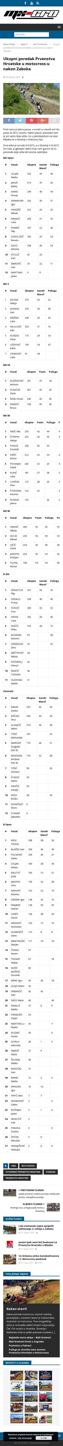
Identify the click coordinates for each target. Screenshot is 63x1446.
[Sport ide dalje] (45, 1386)
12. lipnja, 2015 (27, 1249)
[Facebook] (25, 3)
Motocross (28, 1165)
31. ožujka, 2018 (27, 1232)
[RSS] (38, 3)
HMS (13, 1165)
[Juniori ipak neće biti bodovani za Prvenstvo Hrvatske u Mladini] (9, 1244)
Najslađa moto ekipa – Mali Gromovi (30, 1337)
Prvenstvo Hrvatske (17, 1178)
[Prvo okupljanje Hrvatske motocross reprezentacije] (31, 1407)
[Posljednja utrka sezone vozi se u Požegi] (31, 1418)
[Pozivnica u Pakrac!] (16, 1386)
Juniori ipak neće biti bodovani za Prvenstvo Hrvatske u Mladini (38, 1244)
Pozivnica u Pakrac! (20, 1345)
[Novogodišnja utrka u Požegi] (16, 1418)
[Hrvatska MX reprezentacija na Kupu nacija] (16, 1407)
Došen (40, 1262)
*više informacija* (24, 1438)
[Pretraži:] (31, 34)
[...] (53, 1332)
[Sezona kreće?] (16, 1397)
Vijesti (24, 44)
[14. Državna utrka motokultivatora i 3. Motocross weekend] (9, 1259)
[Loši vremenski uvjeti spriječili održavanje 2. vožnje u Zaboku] (9, 1229)
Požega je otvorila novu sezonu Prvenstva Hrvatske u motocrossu (29, 1351)
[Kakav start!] (31, 1301)
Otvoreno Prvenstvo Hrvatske (23, 1172)
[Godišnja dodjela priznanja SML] (45, 1407)
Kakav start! (16, 1309)
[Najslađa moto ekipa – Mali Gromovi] (31, 1375)
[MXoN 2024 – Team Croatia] (45, 1397)
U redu (44, 1437)
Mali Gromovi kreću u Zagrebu (26, 1341)
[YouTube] (31, 3)
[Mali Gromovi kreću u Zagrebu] (45, 1375)
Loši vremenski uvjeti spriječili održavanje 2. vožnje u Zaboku (36, 1227)
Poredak (50, 1172)
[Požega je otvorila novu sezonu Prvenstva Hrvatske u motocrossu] (31, 1386)
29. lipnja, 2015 (13, 77)
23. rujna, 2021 (27, 1262)
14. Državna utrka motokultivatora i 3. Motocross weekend (39, 1257)
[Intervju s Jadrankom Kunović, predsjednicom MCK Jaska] (45, 1418)
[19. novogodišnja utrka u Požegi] (31, 1397)
